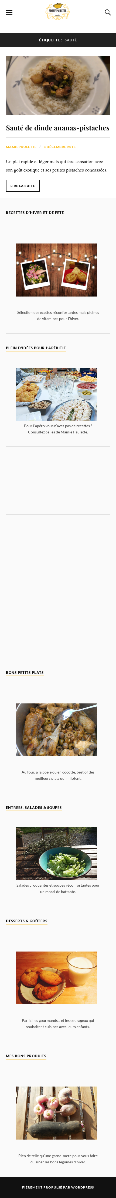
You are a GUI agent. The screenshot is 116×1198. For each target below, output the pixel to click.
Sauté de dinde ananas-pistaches (58, 127)
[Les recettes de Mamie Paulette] (58, 16)
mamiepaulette (21, 147)
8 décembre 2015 (60, 147)
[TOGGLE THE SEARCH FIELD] (107, 12)
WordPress (82, 1187)
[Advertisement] (58, 480)
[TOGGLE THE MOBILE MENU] (9, 12)
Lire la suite (23, 186)
